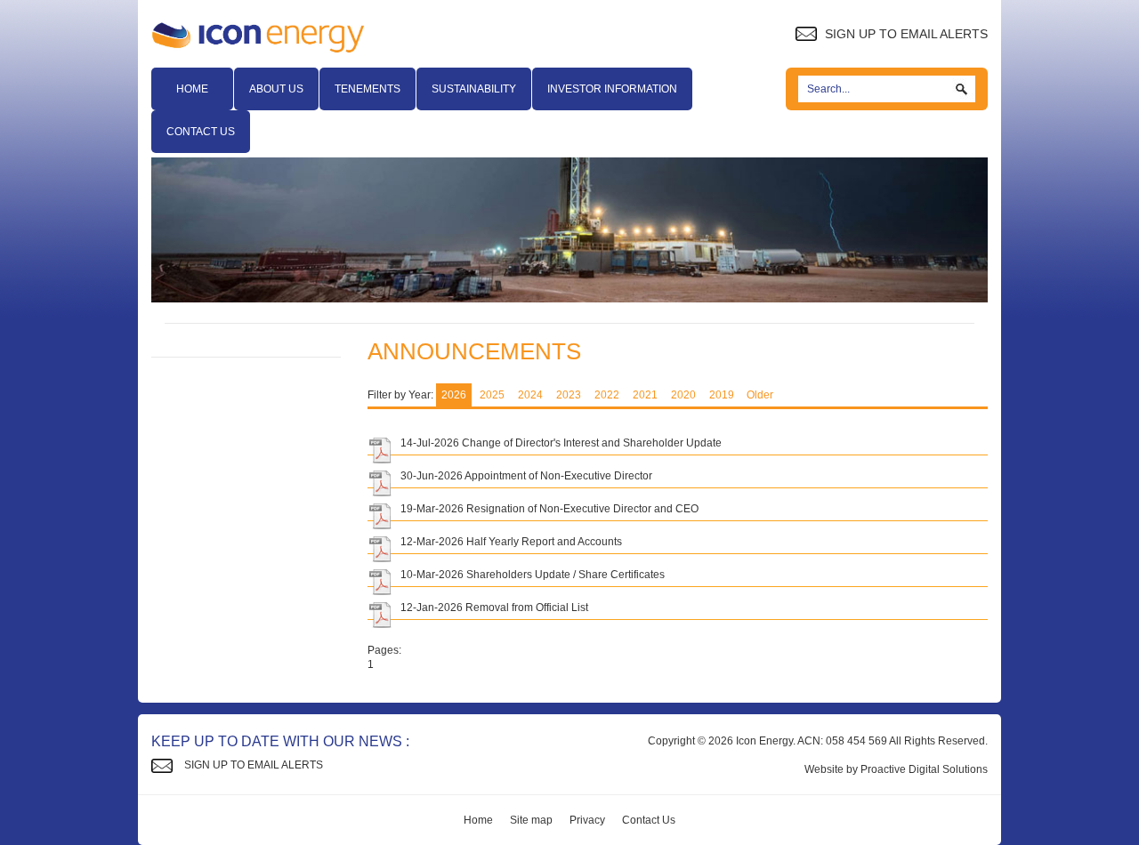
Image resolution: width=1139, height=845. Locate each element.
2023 (568, 395)
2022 (606, 395)
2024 (530, 395)
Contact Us (200, 131)
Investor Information (612, 89)
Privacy (587, 820)
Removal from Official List (526, 607)
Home (192, 89)
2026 (453, 395)
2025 (492, 395)
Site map (531, 820)
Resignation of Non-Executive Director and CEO (582, 509)
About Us (276, 89)
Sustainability (474, 89)
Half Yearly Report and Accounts (544, 541)
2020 (683, 395)
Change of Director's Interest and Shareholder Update (592, 443)
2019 (721, 395)
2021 (645, 395)
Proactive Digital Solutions (924, 769)
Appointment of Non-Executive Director (558, 476)
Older (760, 395)
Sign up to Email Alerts (904, 34)
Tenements (367, 89)
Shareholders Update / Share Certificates (565, 574)
